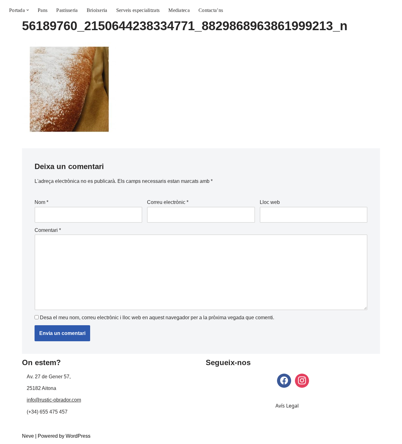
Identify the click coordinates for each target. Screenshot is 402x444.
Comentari (48, 230)
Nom (41, 202)
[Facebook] (284, 380)
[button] (27, 10)
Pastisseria (67, 10)
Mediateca (179, 10)
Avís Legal (287, 405)
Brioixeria (97, 10)
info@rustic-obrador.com (54, 400)
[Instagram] (302, 380)
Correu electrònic (167, 202)
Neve (28, 436)
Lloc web (270, 202)
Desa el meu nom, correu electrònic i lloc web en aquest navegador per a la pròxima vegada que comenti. (157, 317)
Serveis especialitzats (138, 10)
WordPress (78, 436)
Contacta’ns (210, 10)
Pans (42, 10)
